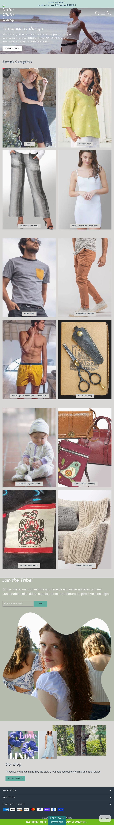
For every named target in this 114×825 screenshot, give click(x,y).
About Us (9, 790)
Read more (15, 778)
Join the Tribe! (14, 804)
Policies (9, 797)
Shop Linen (12, 48)
